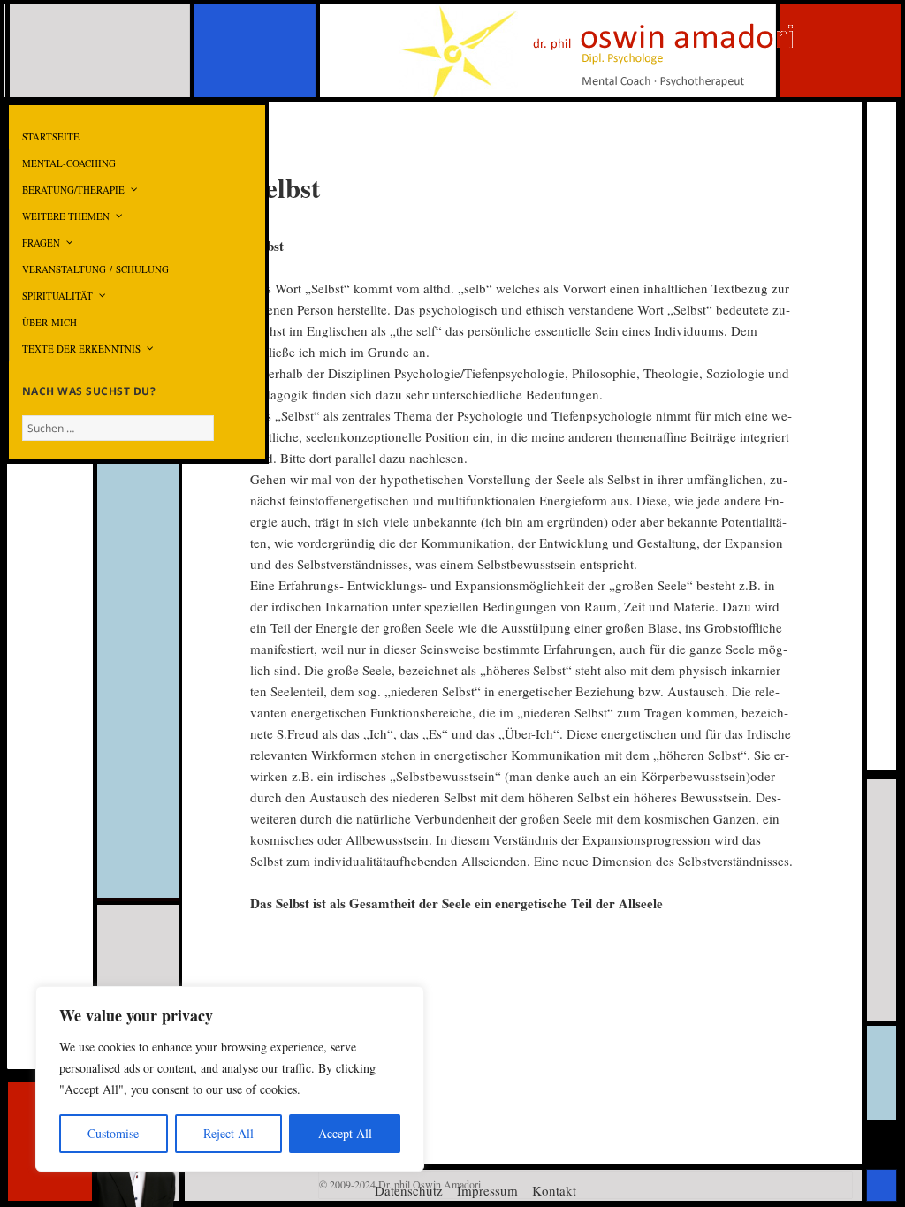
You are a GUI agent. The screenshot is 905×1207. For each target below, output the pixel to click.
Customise (113, 1133)
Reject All (228, 1133)
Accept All (345, 1133)
